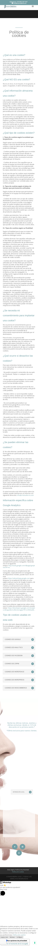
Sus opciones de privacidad (17, 941)
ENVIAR (33, 784)
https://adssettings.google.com (19, 578)
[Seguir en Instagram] (22, 846)
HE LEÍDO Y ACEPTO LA (19, 779)
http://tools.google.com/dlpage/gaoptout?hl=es (19, 566)
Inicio (6, 12)
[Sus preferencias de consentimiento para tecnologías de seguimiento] (35, 943)
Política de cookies (18, 872)
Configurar (20, 937)
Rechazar (12, 937)
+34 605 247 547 (21, 2)
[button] (19, 892)
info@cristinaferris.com (25, 495)
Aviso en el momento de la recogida (15, 944)
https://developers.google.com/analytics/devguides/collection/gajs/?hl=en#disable (19, 609)
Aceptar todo (4, 937)
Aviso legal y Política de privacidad (18, 870)
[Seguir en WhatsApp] (19, 853)
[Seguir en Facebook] (15, 846)
